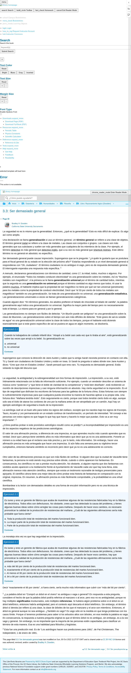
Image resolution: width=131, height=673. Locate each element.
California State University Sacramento (27, 226)
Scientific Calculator (13, 136)
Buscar (6, 198)
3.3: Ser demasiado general (27, 639)
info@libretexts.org (48, 669)
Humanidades (49, 204)
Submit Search (8, 51)
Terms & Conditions (106, 667)
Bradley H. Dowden (19, 223)
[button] (9, 155)
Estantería (29, 204)
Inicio (14, 204)
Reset (4, 69)
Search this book (7, 43)
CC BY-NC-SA (109, 639)
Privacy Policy (91, 667)
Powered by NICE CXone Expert (38, 662)
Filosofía (67, 204)
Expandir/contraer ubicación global (127, 203)
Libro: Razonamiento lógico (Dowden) (95, 204)
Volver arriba (8, 649)
